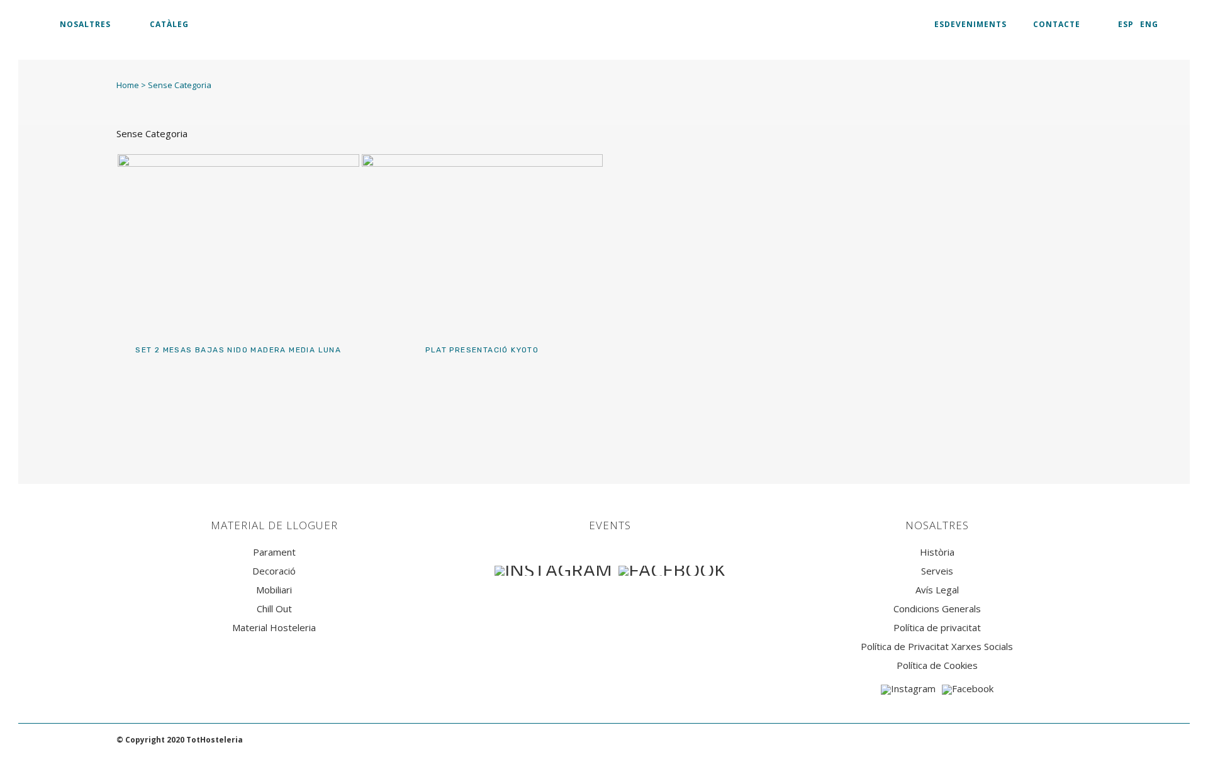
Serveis (937, 571)
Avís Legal (937, 590)
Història (937, 552)
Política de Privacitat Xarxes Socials (937, 646)
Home (127, 85)
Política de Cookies (937, 665)
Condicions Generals (937, 609)
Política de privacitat (937, 628)
